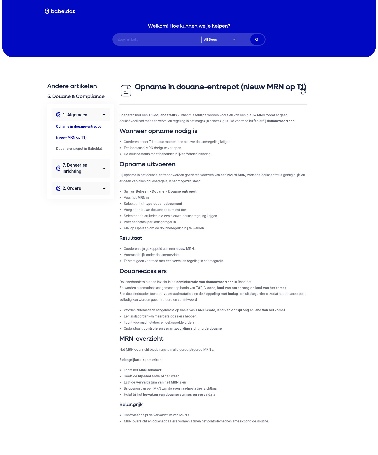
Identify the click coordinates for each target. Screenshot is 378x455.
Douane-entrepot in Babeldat (79, 148)
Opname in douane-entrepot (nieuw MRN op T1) (78, 131)
